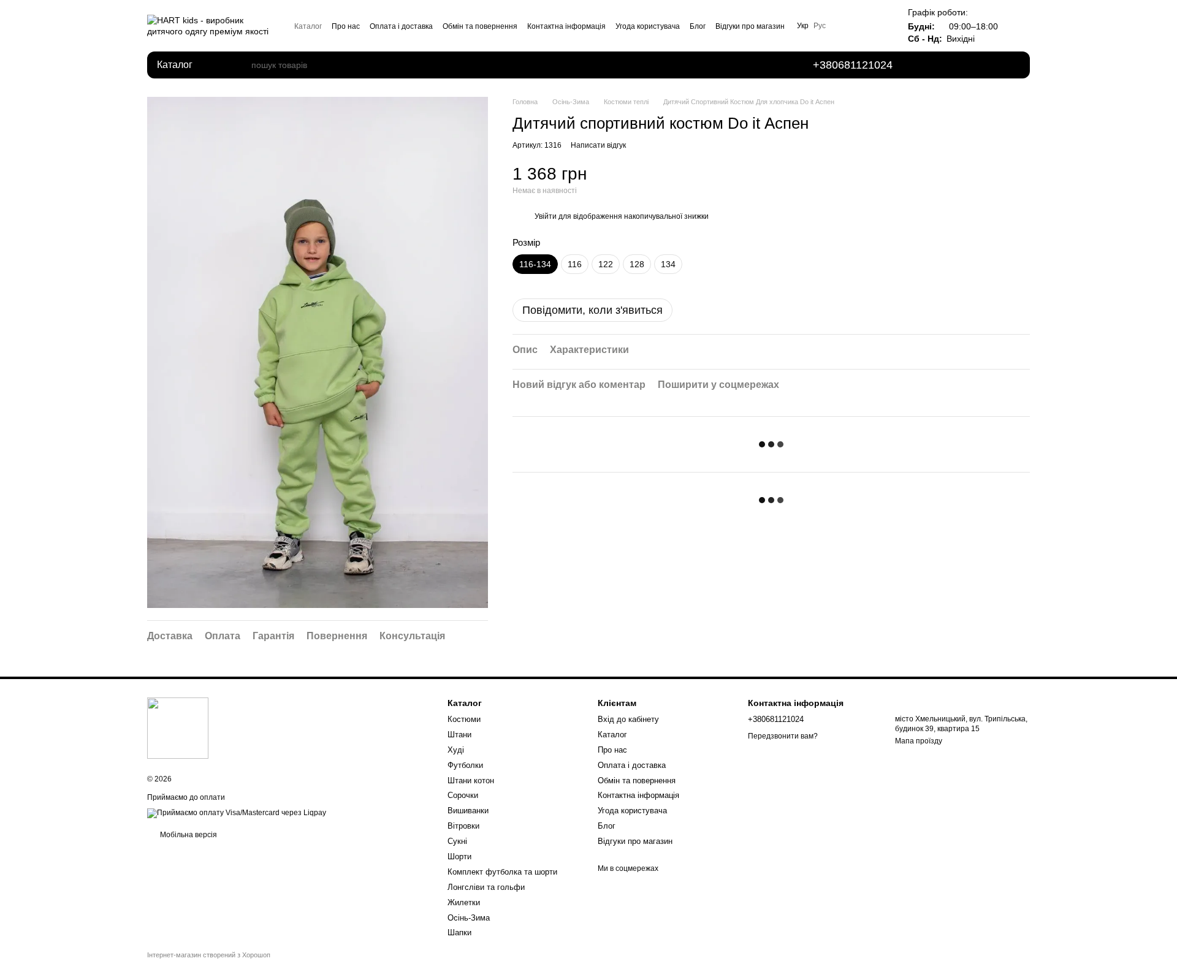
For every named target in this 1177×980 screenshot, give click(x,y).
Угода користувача (647, 26)
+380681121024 (853, 64)
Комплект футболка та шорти (502, 871)
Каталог (308, 26)
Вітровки (463, 825)
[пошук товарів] (241, 65)
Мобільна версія (187, 834)
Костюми (464, 719)
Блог (698, 26)
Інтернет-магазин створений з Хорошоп (208, 955)
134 (668, 264)
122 (605, 264)
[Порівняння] (976, 65)
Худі (456, 749)
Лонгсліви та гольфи (486, 887)
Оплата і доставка (401, 26)
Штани (459, 734)
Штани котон (471, 780)
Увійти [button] (546, 216)
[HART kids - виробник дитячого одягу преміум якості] (177, 727)
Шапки (459, 932)
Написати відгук (598, 145)
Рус (819, 25)
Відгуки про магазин (750, 26)
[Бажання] (941, 65)
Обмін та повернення (480, 26)
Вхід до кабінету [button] (628, 719)
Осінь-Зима (469, 917)
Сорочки (463, 795)
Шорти (459, 856)
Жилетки (464, 902)
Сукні (457, 841)
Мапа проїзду (918, 741)
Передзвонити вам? (783, 736)
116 (575, 264)
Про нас (346, 26)
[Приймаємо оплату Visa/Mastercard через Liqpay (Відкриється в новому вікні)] (236, 813)
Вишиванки (468, 810)
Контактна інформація (566, 26)
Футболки (465, 765)
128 (637, 264)
